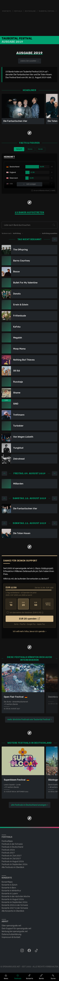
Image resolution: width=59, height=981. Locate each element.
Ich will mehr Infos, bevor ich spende (29, 631)
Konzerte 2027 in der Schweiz (15, 908)
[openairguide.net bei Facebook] (29, 951)
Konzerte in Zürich (9, 885)
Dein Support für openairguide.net (16, 928)
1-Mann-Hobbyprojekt (43, 568)
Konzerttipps (7, 882)
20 (23, 604)
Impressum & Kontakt (11, 937)
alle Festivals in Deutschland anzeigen (29, 805)
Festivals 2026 (8, 850)
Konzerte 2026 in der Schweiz (15, 905)
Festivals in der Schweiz (12, 844)
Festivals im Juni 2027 (12, 856)
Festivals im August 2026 (13, 861)
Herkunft (19, 149)
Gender (40, 149)
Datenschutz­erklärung (11, 934)
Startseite (6, 11)
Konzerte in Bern (9, 888)
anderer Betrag (48, 604)
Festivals (18, 11)
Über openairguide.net (11, 925)
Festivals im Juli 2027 (11, 858)
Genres (30, 149)
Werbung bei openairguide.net (15, 931)
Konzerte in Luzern (10, 893)
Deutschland (30, 11)
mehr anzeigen (31, 184)
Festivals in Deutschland (12, 847)
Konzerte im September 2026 (14, 902)
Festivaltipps (7, 841)
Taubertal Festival (47, 11)
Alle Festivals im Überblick (13, 867)
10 (11, 604)
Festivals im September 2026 (14, 864)
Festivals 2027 (8, 853)
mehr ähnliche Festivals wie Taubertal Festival (28, 719)
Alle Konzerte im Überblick (13, 911)
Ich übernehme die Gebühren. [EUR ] (25, 613)
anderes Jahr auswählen (28, 61)
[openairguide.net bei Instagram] (22, 951)
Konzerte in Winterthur (11, 890)
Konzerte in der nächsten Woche (16, 896)
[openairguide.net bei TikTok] (37, 951)
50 (35, 604)
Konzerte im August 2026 (13, 899)
